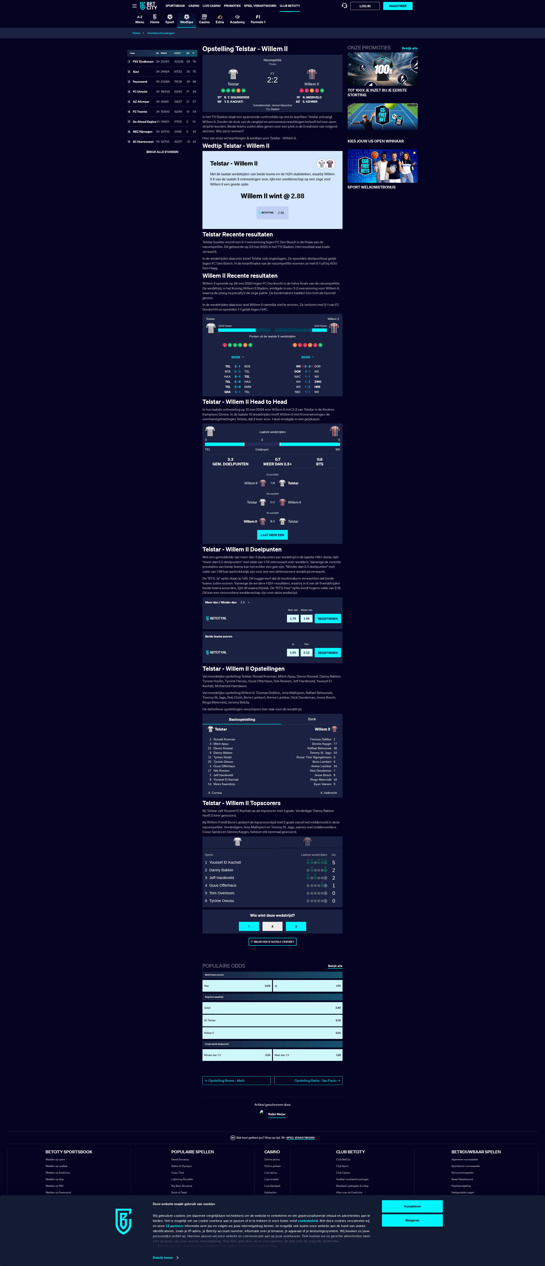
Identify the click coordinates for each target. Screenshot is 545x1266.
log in (365, 6)
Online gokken (272, 1166)
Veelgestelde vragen (463, 1192)
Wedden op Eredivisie (58, 1172)
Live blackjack (272, 1186)
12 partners (175, 1226)
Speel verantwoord (260, 6)
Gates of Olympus (181, 1166)
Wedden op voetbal (56, 1166)
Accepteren (412, 1206)
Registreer (398, 6)
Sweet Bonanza (180, 1159)
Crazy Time (177, 1172)
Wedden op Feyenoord (58, 1192)
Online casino (272, 1159)
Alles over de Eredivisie (349, 1192)
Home (136, 33)
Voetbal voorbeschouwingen (352, 1179)
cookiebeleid (308, 1221)
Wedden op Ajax (55, 1179)
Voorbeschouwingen (161, 33)
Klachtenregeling (461, 1186)
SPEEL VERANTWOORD (301, 1137)
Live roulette (271, 1179)
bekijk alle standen (162, 152)
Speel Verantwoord (462, 1179)
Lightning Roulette (182, 1179)
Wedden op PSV (55, 1186)
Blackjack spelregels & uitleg (352, 1186)
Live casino (212, 6)
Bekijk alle (410, 48)
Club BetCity (290, 6)
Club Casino (343, 1172)
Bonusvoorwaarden (463, 1172)
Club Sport (342, 1166)
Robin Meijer (276, 1114)
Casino (193, 6)
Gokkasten (270, 1192)
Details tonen (163, 1257)
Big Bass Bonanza (181, 1186)
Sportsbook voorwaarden (466, 1166)
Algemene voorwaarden (465, 1159)
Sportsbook (175, 6)
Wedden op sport (55, 1159)
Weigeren (412, 1220)
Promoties (232, 6)
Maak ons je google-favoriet (274, 942)
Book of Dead (179, 1192)
